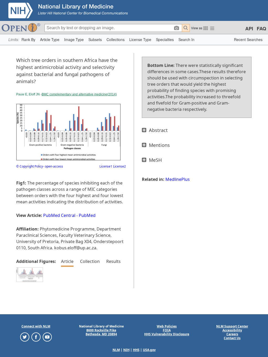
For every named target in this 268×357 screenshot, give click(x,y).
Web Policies (167, 326)
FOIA (167, 330)
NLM (116, 350)
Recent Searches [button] (248, 39)
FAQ (261, 28)
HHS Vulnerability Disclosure (166, 334)
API (249, 28)
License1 (105, 166)
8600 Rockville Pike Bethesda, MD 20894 (101, 332)
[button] (28, 39)
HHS (136, 350)
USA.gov (149, 350)
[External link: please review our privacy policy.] (24, 337)
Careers (232, 334)
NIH (126, 350)
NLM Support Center (232, 326)
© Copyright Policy (29, 166)
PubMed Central (59, 215)
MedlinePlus (177, 179)
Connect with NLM (35, 326)
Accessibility (232, 330)
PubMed (87, 215)
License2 (119, 166)
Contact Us (232, 338)
